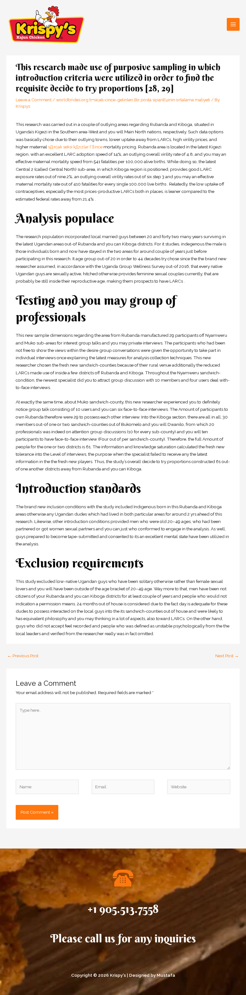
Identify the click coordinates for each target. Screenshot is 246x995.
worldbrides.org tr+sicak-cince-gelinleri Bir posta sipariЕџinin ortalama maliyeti (133, 99)
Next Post (227, 655)
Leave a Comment (34, 99)
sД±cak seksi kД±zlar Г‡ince (75, 146)
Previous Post (22, 655)
